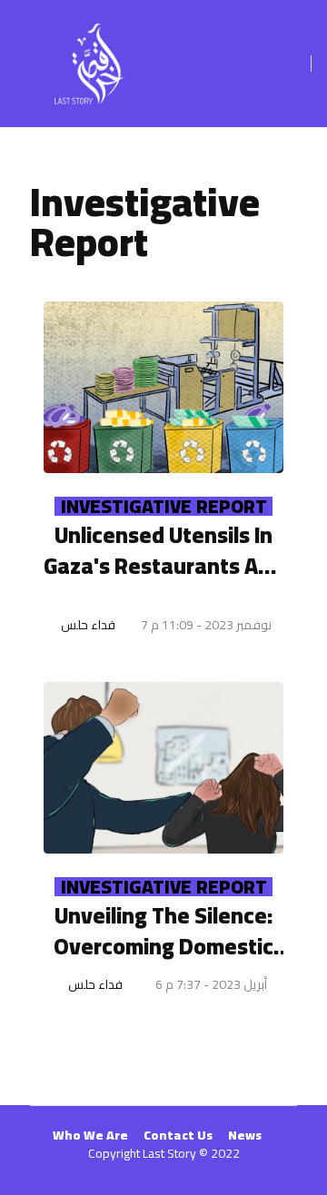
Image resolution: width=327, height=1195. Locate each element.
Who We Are (90, 1135)
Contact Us (178, 1135)
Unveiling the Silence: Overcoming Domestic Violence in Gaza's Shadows (163, 931)
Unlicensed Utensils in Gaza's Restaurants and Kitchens (163, 550)
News (245, 1135)
